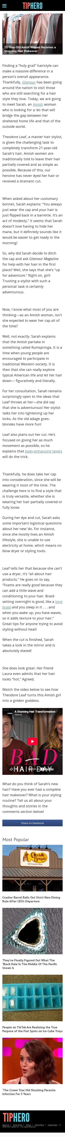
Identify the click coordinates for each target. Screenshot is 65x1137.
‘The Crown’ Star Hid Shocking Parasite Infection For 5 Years (29, 1092)
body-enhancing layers (43, 451)
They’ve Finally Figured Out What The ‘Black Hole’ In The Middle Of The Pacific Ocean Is (29, 964)
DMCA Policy (39, 1125)
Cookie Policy (52, 1125)
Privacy (28, 1125)
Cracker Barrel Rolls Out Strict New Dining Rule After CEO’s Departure (31, 899)
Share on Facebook (32, 823)
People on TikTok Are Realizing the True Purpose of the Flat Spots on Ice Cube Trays (32, 1029)
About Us (5, 1125)
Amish (38, 104)
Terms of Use (17, 1125)
